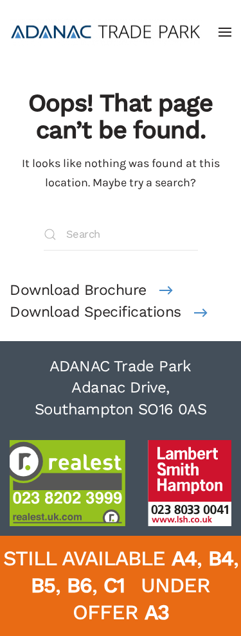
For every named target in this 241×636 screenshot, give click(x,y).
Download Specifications (95, 312)
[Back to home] (106, 32)
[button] (225, 32)
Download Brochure (78, 290)
